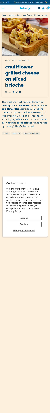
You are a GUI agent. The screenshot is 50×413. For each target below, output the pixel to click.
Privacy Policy (13, 211)
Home (4, 15)
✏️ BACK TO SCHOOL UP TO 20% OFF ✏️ (28, 2)
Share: (8, 92)
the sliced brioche (31, 133)
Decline (24, 224)
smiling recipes (14, 15)
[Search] (39, 8)
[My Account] (43, 8)
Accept (24, 217)
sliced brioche (24, 122)
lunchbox (16, 133)
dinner (5, 133)
